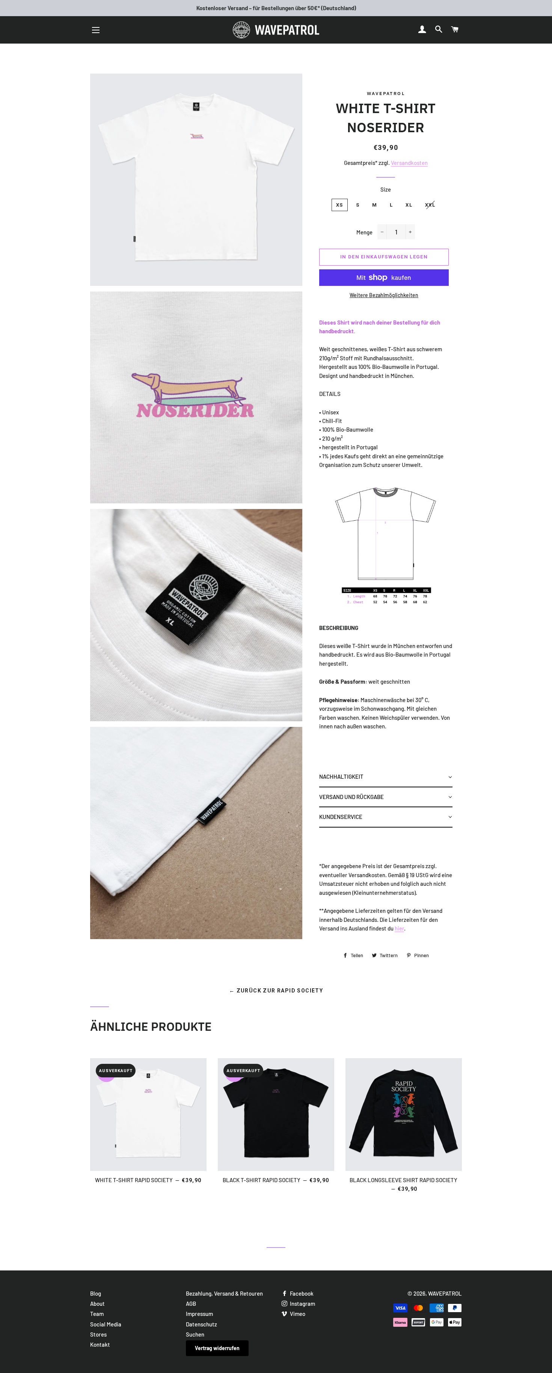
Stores (98, 1334)
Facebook (301, 1293)
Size (385, 189)
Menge (364, 232)
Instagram (302, 1303)
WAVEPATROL (445, 1293)
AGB (191, 1303)
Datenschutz (201, 1324)
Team (97, 1313)
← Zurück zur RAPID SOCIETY (276, 991)
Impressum (199, 1313)
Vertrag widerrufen (217, 1348)
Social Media (105, 1324)
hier (399, 928)
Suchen (195, 1334)
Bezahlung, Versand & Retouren (224, 1293)
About (97, 1303)
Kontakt (100, 1344)
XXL (430, 205)
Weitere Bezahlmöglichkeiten (384, 295)
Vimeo (297, 1313)
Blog (95, 1293)
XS (339, 205)
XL (409, 205)
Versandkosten (409, 162)
